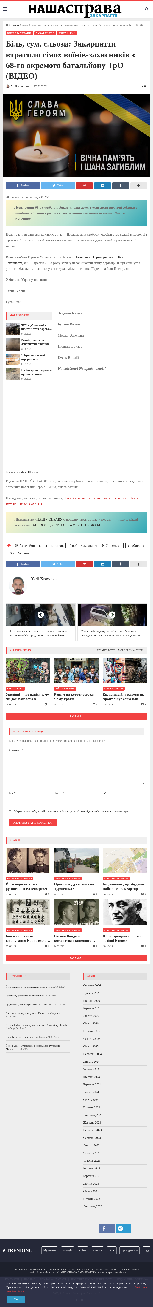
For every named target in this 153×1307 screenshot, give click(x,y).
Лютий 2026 (91, 1015)
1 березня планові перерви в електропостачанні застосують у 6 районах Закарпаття (36, 357)
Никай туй (67, 33)
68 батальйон (25, 545)
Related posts (106, 650)
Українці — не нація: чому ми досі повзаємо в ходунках (27, 696)
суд (137, 1250)
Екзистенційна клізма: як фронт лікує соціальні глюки (123, 696)
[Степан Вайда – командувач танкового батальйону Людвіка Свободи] (76, 912)
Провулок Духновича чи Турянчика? (74, 886)
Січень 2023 (91, 1191)
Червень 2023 (91, 1153)
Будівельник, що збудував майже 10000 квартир (124, 886)
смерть (117, 545)
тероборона (135, 545)
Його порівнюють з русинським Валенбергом (26, 886)
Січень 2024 (91, 1099)
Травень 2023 (91, 1160)
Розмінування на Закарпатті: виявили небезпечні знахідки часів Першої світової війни (35, 342)
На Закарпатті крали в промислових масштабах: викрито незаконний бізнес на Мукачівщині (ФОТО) (36, 372)
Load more (76, 716)
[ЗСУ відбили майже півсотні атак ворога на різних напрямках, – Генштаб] (13, 329)
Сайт (105, 793)
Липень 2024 (91, 1061)
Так (16, 1299)
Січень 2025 (91, 1046)
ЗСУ (104, 545)
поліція (58, 1250)
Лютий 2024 (91, 1092)
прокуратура (120, 1250)
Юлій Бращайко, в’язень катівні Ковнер (123, 938)
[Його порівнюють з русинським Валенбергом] (28, 860)
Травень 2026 (91, 993)
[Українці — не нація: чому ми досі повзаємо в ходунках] (28, 670)
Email (59, 793)
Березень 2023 (92, 1176)
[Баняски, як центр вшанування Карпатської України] (28, 912)
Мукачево (40, 1250)
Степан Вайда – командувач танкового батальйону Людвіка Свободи (72, 938)
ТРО (10, 553)
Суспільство (15, 689)
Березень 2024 (92, 1084)
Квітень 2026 (91, 1000)
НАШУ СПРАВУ (49, 519)
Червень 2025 (91, 1038)
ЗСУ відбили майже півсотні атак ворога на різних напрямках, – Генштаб (36, 327)
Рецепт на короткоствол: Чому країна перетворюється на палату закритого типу (75, 696)
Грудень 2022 (91, 1198)
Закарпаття (45, 33)
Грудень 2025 (91, 1031)
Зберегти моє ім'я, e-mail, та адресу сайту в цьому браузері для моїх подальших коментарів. (71, 811)
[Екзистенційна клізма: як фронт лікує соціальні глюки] (125, 670)
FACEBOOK (40, 525)
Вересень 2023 (92, 1130)
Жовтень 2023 (92, 1122)
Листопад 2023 (92, 1115)
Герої (73, 545)
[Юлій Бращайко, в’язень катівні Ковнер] (125, 912)
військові (58, 545)
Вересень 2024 (92, 1054)
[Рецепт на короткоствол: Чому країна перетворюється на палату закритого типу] (76, 670)
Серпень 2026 (92, 985)
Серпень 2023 (92, 1137)
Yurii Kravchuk (44, 578)
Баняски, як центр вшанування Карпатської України (26, 938)
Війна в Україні (20, 25)
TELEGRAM (90, 525)
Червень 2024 (91, 1069)
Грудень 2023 (91, 1107)
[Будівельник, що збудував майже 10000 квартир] (125, 860)
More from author (130, 650)
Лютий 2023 (91, 1183)
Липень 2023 (91, 1145)
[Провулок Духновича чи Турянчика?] (76, 860)
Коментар (16, 750)
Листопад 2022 (92, 1206)
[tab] (106, 650)
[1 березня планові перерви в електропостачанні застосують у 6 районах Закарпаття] (13, 359)
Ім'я (12, 793)
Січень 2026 (91, 1023)
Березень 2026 (92, 1008)
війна (43, 545)
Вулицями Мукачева (19, 878)
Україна (23, 553)
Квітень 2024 (91, 1076)
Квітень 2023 (91, 1168)
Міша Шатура (29, 471)
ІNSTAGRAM (65, 525)
